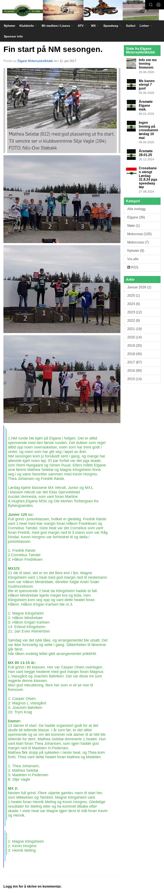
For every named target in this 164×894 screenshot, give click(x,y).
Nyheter (9, 25)
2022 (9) (133, 320)
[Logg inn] (158, 5)
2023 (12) (134, 312)
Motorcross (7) (138, 242)
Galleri (130, 25)
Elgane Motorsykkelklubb (35, 61)
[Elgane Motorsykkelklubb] (82, 10)
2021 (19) (134, 329)
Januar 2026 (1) (139, 287)
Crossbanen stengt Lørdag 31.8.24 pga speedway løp (148, 177)
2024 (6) (133, 304)
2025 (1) (133, 295)
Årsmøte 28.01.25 (146, 153)
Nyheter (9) (135, 250)
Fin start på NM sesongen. (52, 49)
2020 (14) (134, 337)
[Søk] (151, 5)
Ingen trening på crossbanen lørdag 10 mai (148, 130)
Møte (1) (133, 225)
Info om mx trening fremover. (148, 63)
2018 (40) (134, 354)
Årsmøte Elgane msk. (146, 105)
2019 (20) (134, 345)
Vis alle (133, 259)
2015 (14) (134, 379)
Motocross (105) (139, 234)
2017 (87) (134, 362)
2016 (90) (134, 370)
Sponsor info (13, 36)
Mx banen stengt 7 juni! (147, 84)
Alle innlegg (136, 209)
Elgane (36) (136, 217)
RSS (134, 267)
